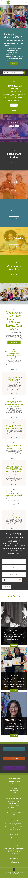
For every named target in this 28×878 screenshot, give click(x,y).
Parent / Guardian (14, 238)
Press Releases (14, 790)
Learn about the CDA (14, 786)
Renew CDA (14, 837)
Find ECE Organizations (14, 808)
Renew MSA (14, 840)
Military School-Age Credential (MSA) (14, 827)
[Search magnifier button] (24, 72)
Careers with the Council (14, 781)
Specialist (14, 181)
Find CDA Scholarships (14, 801)
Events (14, 783)
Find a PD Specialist (14, 803)
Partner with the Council (14, 829)
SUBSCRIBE (7, 587)
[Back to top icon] (14, 869)
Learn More (14, 105)
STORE (14, 767)
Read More (14, 342)
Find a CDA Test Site (14, 805)
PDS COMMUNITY (14, 758)
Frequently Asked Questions (14, 812)
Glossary (14, 792)
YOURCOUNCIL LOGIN (14, 748)
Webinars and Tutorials (14, 810)
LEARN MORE (14, 63)
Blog (14, 814)
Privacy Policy (7, 872)
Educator (14, 125)
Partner (14, 210)
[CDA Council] (5, 2)
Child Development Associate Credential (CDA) (14, 823)
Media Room (14, 788)
